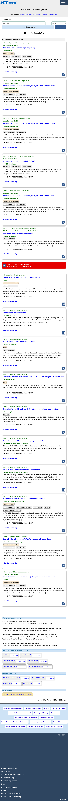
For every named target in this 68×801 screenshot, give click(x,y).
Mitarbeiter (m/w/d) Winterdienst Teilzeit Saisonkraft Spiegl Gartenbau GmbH (33, 377)
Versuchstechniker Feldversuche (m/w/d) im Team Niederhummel (29, 86)
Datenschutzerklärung (11, 797)
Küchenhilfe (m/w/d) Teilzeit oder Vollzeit (19, 341)
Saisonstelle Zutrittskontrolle (14, 313)
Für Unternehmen (9, 787)
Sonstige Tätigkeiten (58, 708)
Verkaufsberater (52, 14)
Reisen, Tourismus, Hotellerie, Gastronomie (17, 694)
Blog (3, 784)
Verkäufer (23, 14)
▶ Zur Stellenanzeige (10, 72)
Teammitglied (11, 683)
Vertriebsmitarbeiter (41, 14)
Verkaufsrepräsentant (40, 667)
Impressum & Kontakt (11, 793)
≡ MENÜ (64, 2)
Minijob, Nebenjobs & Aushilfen (15, 726)
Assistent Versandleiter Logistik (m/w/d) (19, 48)
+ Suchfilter (28, 27)
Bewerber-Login (8, 778)
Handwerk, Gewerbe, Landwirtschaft (20, 713)
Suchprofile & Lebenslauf (12, 774)
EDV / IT (46, 708)
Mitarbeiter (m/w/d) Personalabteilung (18, 233)
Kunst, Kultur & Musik (60, 722)
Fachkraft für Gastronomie (16, 678)
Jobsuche (5, 771)
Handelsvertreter (31, 14)
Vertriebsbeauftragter (14, 667)
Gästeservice (32, 683)
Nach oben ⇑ (62, 735)
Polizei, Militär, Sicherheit (35, 726)
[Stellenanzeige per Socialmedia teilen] (63, 74)
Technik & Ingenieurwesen (33, 708)
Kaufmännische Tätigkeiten (54, 726)
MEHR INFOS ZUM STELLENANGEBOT (19, 67)
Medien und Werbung (46, 717)
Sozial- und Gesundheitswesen (12, 708)
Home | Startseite (9, 768)
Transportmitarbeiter (43, 678)
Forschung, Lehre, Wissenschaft (40, 722)
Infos (3, 790)
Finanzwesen (55, 713)
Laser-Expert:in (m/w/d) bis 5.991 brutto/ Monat (21, 277)
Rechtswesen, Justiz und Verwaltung (26, 717)
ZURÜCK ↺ (64, 799)
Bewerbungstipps (9, 781)
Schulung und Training (41, 713)
